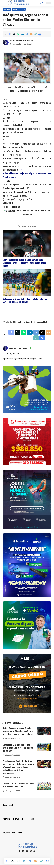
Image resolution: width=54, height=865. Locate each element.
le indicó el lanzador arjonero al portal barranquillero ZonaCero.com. (27, 173)
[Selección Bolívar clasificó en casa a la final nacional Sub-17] (44, 786)
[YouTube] (14, 353)
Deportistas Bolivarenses (31, 321)
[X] (10, 353)
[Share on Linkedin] (22, 34)
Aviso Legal (8, 804)
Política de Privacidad (13, 818)
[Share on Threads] (42, 332)
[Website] (4, 353)
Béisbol (7, 9)
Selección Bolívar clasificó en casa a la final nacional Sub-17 (18, 785)
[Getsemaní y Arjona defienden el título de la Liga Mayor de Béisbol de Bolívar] (44, 747)
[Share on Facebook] (9, 34)
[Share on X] (14, 34)
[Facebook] (7, 353)
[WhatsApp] (21, 353)
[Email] (31, 34)
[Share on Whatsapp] (18, 34)
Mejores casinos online (13, 832)
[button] (5, 3)
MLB (45, 321)
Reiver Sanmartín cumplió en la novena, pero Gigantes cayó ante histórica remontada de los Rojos (24, 262)
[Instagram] (18, 353)
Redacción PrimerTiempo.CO (23, 41)
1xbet (32, 818)
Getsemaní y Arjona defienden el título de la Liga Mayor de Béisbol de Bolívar (25, 300)
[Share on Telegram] (27, 34)
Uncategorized (19, 9)
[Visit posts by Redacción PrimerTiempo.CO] (6, 42)
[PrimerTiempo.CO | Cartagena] (18, 3)
